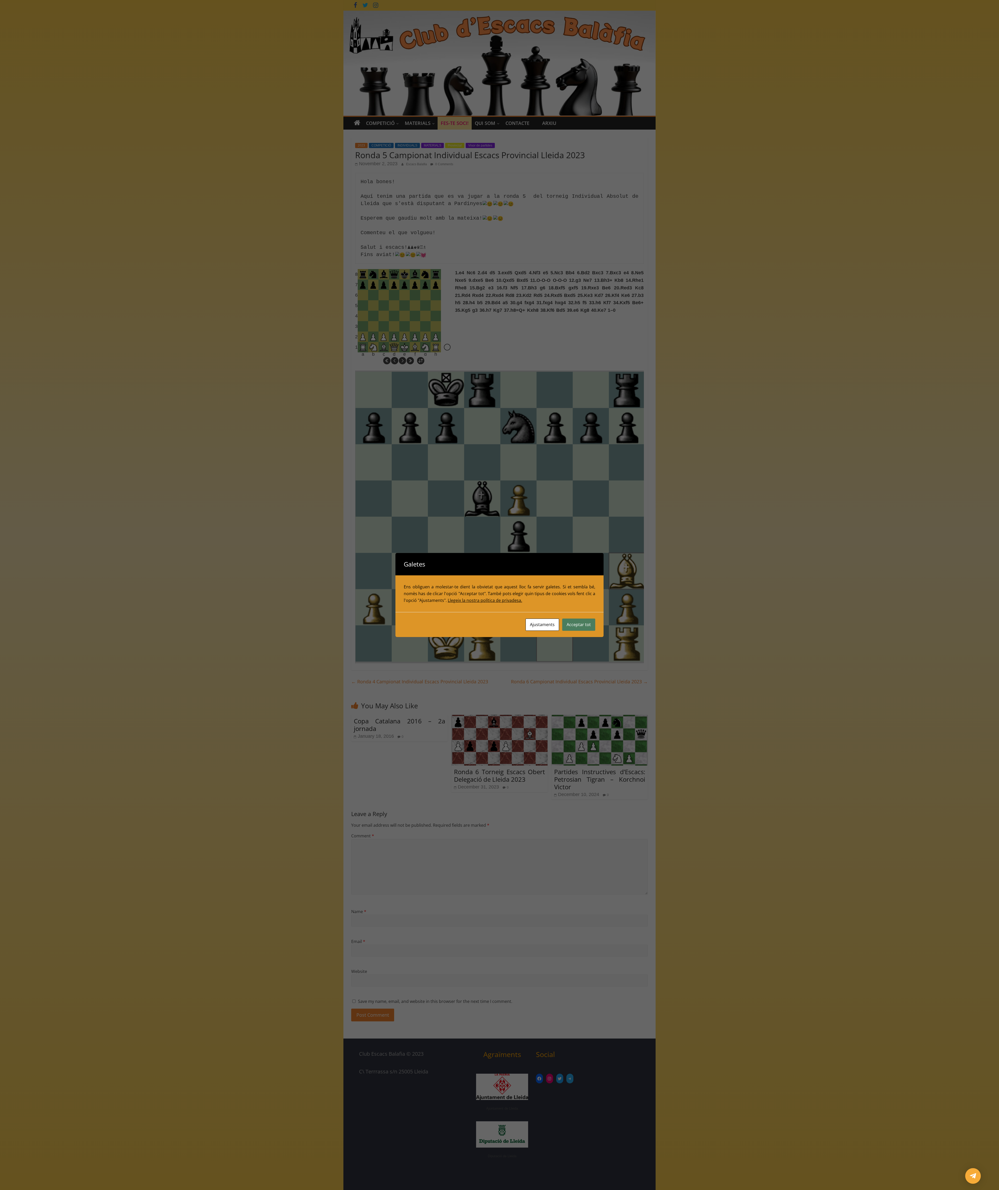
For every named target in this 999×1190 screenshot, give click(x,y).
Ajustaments (542, 624)
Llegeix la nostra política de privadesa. (485, 600)
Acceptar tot (579, 624)
